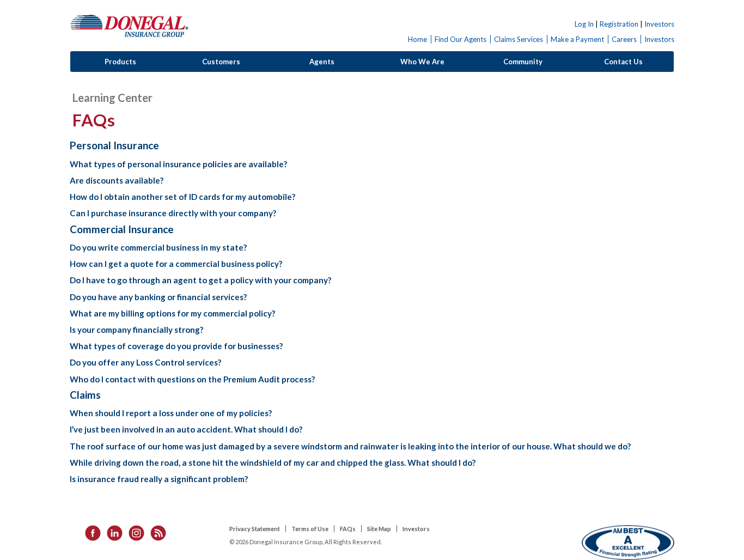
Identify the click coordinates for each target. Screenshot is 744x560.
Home (417, 39)
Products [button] (120, 61)
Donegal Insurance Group (130, 25)
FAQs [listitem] (348, 528)
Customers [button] (221, 61)
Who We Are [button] (422, 61)
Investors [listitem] (416, 528)
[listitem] (89, 531)
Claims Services (518, 39)
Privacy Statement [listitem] (254, 528)
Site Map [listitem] (379, 528)
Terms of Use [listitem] (309, 528)
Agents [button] (321, 61)
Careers (624, 39)
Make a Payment (577, 39)
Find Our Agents (460, 39)
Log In (584, 24)
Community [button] (522, 61)
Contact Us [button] (623, 61)
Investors (659, 24)
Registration (619, 24)
